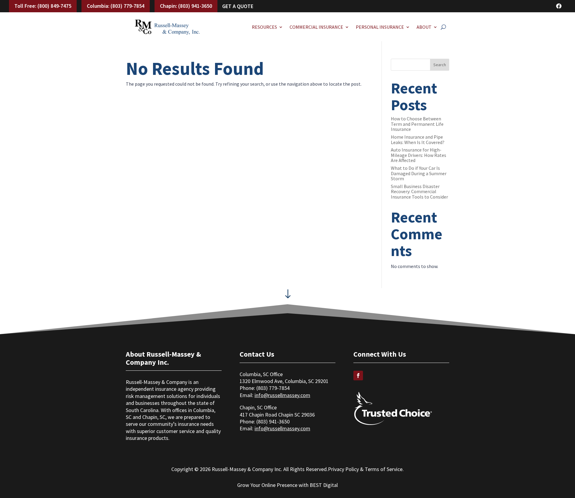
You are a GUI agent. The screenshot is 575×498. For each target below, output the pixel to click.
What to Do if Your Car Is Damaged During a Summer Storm (419, 173)
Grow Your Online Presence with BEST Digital (287, 485)
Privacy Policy (343, 469)
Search (439, 64)
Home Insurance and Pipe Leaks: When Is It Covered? (417, 139)
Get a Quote (237, 6)
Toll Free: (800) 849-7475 (42, 5)
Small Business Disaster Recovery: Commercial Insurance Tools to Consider (419, 191)
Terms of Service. (384, 469)
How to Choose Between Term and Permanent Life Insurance (417, 124)
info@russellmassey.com (282, 395)
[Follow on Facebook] (358, 375)
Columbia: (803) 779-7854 (115, 5)
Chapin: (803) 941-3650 (186, 5)
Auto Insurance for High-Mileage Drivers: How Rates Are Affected (418, 155)
